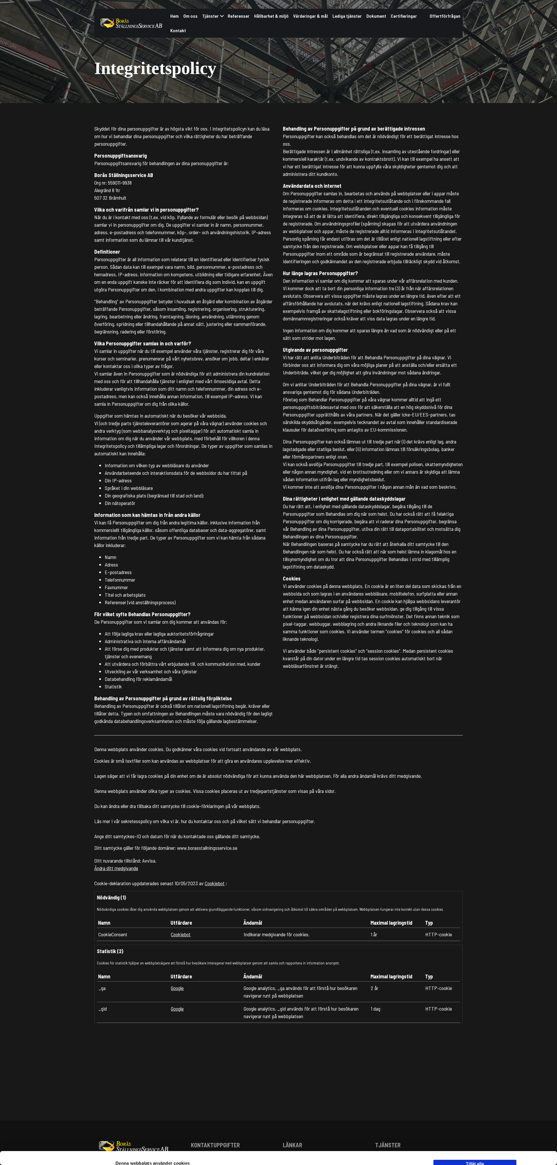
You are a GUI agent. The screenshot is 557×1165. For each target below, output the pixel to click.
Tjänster (210, 16)
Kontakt (178, 30)
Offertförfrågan (445, 16)
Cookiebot (215, 883)
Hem (174, 16)
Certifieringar (404, 16)
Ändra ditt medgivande (116, 868)
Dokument (376, 16)
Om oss (190, 16)
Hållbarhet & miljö (271, 16)
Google (177, 988)
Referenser (238, 16)
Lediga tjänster (347, 16)
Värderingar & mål (310, 16)
